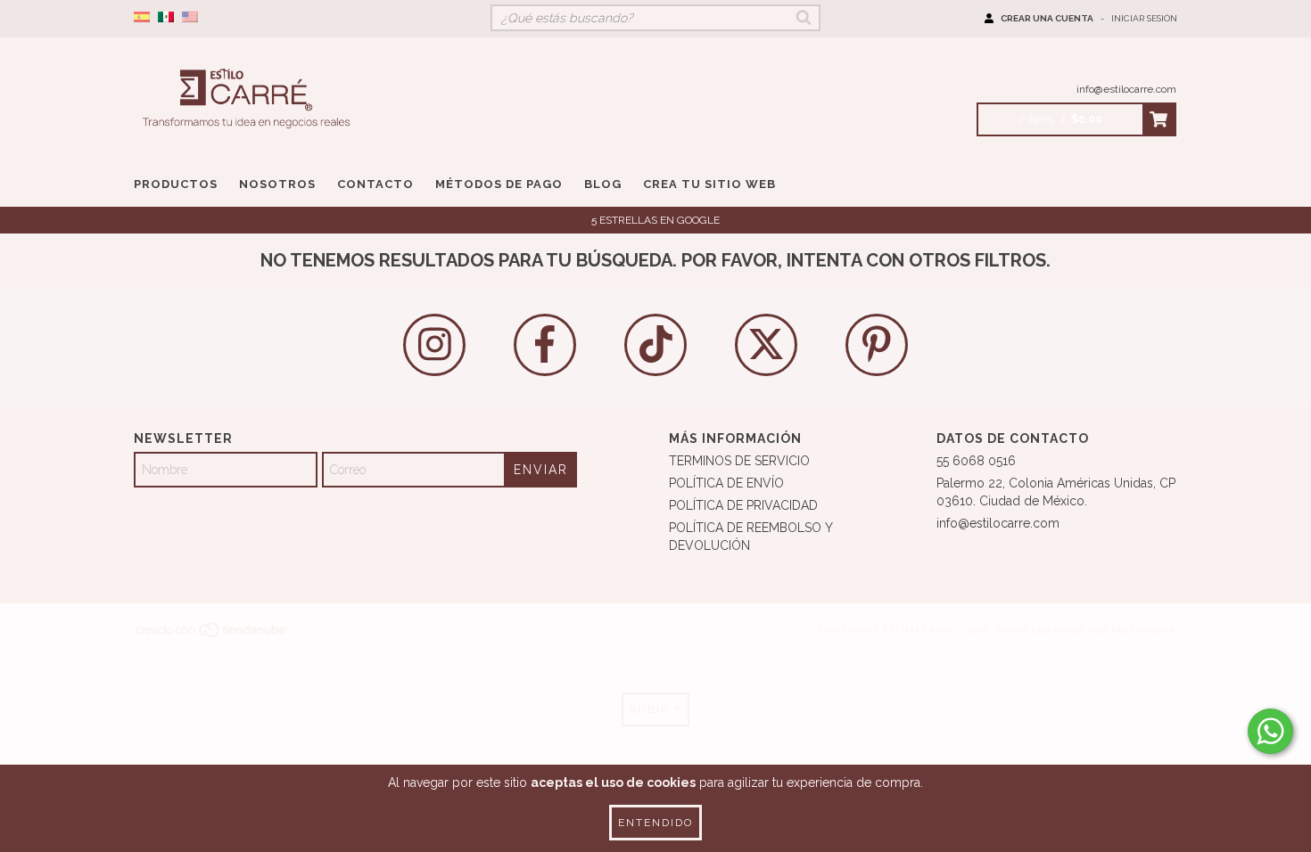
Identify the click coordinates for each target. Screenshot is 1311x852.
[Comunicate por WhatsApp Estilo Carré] (1270, 731)
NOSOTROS (277, 184)
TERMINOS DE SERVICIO (739, 461)
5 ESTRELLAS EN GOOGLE (655, 220)
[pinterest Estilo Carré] (876, 345)
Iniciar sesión (1144, 18)
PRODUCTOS (176, 184)
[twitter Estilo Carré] (766, 345)
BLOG (603, 184)
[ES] (142, 18)
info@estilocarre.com (1126, 89)
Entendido (655, 822)
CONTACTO (375, 184)
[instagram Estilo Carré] (434, 345)
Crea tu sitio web (709, 184)
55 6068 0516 (976, 461)
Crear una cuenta (1047, 18)
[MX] (166, 18)
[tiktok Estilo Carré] (655, 345)
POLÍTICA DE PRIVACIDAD (743, 505)
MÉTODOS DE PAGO (499, 184)
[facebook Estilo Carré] (545, 345)
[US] (190, 18)
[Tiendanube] (212, 635)
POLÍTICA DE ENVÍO (726, 483)
